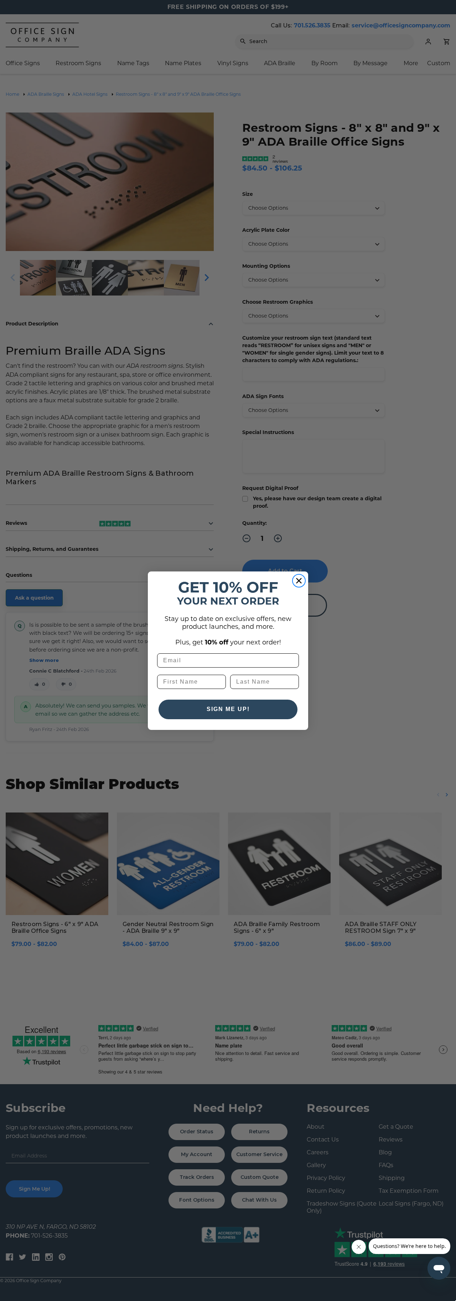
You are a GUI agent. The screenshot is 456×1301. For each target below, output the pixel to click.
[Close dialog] (299, 580)
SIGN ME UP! (228, 709)
